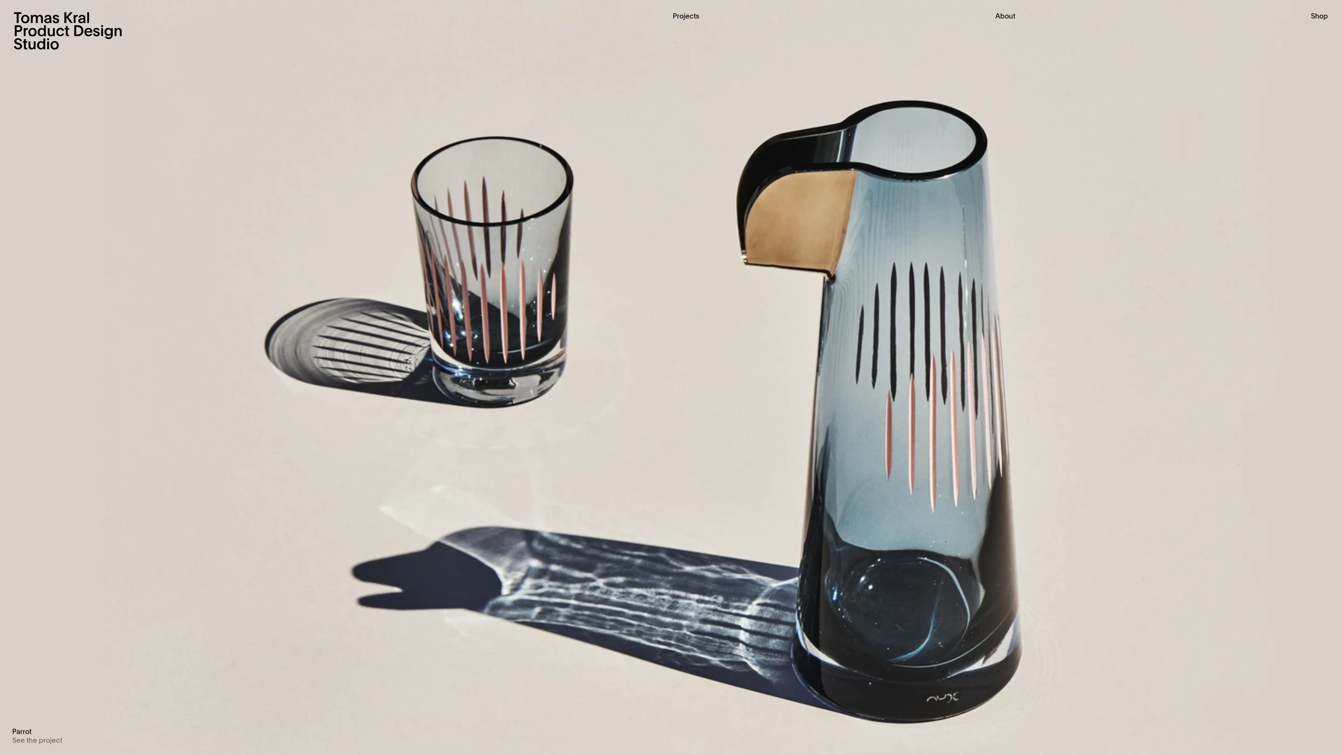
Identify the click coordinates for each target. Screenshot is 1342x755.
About (1005, 16)
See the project (37, 741)
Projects (686, 16)
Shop (1319, 16)
